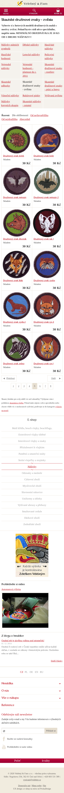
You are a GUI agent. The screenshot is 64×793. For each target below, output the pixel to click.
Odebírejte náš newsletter (16, 714)
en (36, 672)
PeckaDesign (45, 789)
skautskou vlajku (17, 403)
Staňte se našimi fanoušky (19, 739)
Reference (7, 705)
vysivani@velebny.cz (32, 780)
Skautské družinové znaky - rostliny (53, 68)
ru (41, 672)
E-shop (32, 419)
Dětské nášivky (31, 44)
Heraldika (7, 683)
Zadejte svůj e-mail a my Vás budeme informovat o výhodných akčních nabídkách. (31, 721)
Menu (6, 14)
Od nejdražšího (9, 119)
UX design (17, 789)
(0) (58, 14)
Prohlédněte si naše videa (19, 747)
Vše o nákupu (10, 697)
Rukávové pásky (31, 95)
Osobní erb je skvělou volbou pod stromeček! (22, 640)
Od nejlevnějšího (39, 115)
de (31, 672)
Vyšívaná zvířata (53, 95)
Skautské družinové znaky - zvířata (31, 85)
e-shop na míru (30, 789)
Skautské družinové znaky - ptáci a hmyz (53, 85)
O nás (5, 690)
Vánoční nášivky (10, 95)
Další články (57, 661)
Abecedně (24, 119)
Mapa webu (37, 786)
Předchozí (10, 378)
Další (53, 378)
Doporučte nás (24, 786)
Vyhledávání (34, 14)
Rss (44, 786)
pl (26, 672)
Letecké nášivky (31, 54)
